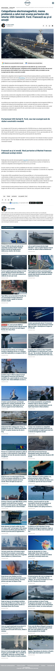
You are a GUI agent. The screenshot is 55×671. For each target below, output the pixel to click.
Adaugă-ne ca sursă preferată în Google (13, 63)
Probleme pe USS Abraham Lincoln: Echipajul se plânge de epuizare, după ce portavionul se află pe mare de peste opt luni (40, 529)
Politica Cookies (21, 665)
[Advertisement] (41, 293)
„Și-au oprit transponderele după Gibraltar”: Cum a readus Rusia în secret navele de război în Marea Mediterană (40, 247)
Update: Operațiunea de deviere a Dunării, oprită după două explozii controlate (41, 652)
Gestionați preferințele (33, 665)
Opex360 (25, 160)
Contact (43, 665)
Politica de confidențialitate (8, 665)
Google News (15, 202)
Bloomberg (22, 78)
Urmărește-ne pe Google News (35, 63)
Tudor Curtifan (10, 24)
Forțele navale (12, 7)
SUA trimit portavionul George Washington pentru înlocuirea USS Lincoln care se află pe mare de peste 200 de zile (41, 454)
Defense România (4, 7)
